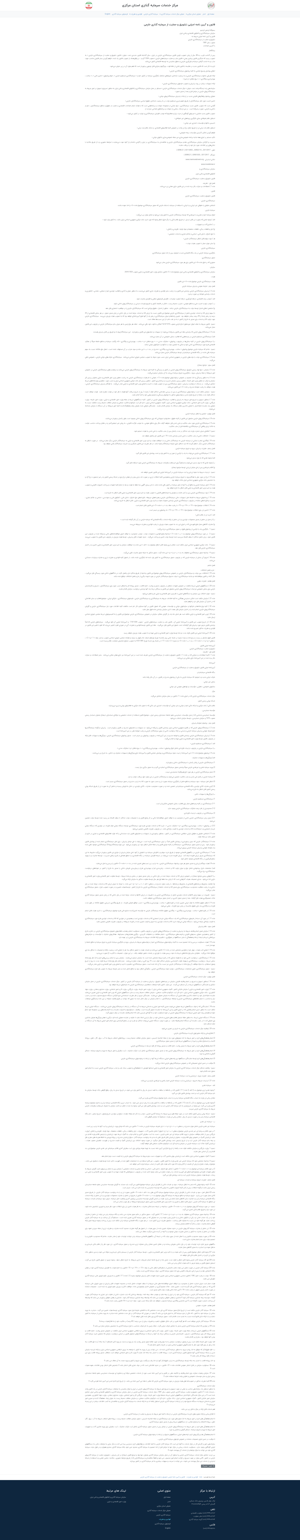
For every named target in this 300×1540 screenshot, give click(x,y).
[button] (193, 14)
